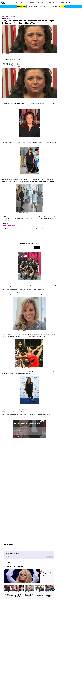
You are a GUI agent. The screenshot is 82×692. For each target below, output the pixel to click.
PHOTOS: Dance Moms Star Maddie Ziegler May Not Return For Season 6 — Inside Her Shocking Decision (26, 414)
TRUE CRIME (48, 2)
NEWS (22, 2)
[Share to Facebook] (6, 63)
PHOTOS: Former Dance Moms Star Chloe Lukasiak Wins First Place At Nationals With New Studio (25, 417)
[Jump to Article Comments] (3, 63)
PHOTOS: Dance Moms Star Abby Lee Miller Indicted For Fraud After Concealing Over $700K (24, 289)
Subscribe (61, 2)
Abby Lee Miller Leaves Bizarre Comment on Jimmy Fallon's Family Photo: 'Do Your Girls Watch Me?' (27, 234)
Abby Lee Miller (12, 16)
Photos (7, 16)
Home (3, 16)
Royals (32, 2)
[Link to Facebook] (66, 2)
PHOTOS (37, 2)
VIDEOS (42, 2)
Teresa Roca (6, 59)
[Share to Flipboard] (14, 63)
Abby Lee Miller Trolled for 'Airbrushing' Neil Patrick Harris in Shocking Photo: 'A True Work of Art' (26, 228)
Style (27, 2)
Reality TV (17, 2)
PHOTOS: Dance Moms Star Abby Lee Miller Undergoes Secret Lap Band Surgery (21, 411)
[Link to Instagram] (69, 2)
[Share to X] (10, 63)
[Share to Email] (18, 63)
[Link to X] (72, 2)
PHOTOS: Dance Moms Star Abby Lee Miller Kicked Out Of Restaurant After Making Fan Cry (23, 292)
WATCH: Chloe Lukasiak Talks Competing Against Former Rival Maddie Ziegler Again (22, 294)
